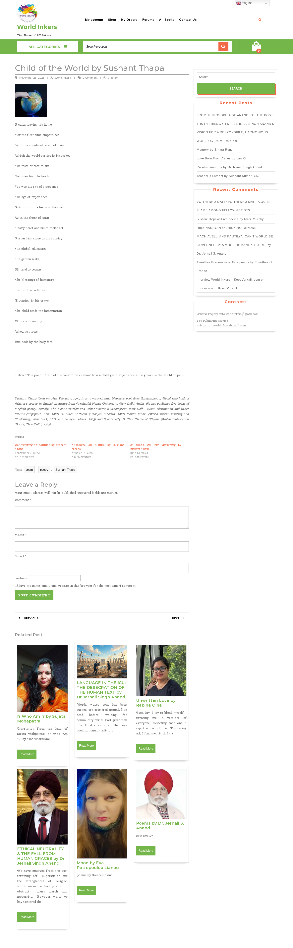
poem (29, 469)
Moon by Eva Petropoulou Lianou (98, 865)
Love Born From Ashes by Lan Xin (222, 158)
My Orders (129, 19)
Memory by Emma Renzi (215, 149)
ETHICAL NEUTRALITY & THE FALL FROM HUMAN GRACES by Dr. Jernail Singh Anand (41, 856)
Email (20, 556)
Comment (23, 500)
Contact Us (188, 19)
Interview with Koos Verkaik (217, 288)
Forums (148, 19)
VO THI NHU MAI (210, 201)
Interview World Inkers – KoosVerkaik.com (228, 279)
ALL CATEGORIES (44, 47)
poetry (44, 469)
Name (20, 535)
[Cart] (256, 49)
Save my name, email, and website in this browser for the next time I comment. (77, 586)
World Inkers (37, 27)
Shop (112, 19)
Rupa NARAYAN (209, 227)
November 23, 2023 (31, 77)
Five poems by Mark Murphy (242, 219)
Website (21, 578)
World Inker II (63, 77)
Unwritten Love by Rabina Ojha (156, 703)
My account (94, 19)
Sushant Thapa (65, 469)
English (247, 3)
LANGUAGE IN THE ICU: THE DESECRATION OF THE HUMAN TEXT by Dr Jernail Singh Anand (101, 689)
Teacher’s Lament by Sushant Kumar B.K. (228, 176)
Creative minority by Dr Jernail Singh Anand (229, 167)
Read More (28, 755)
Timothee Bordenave (212, 262)
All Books (166, 19)
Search (223, 46)
